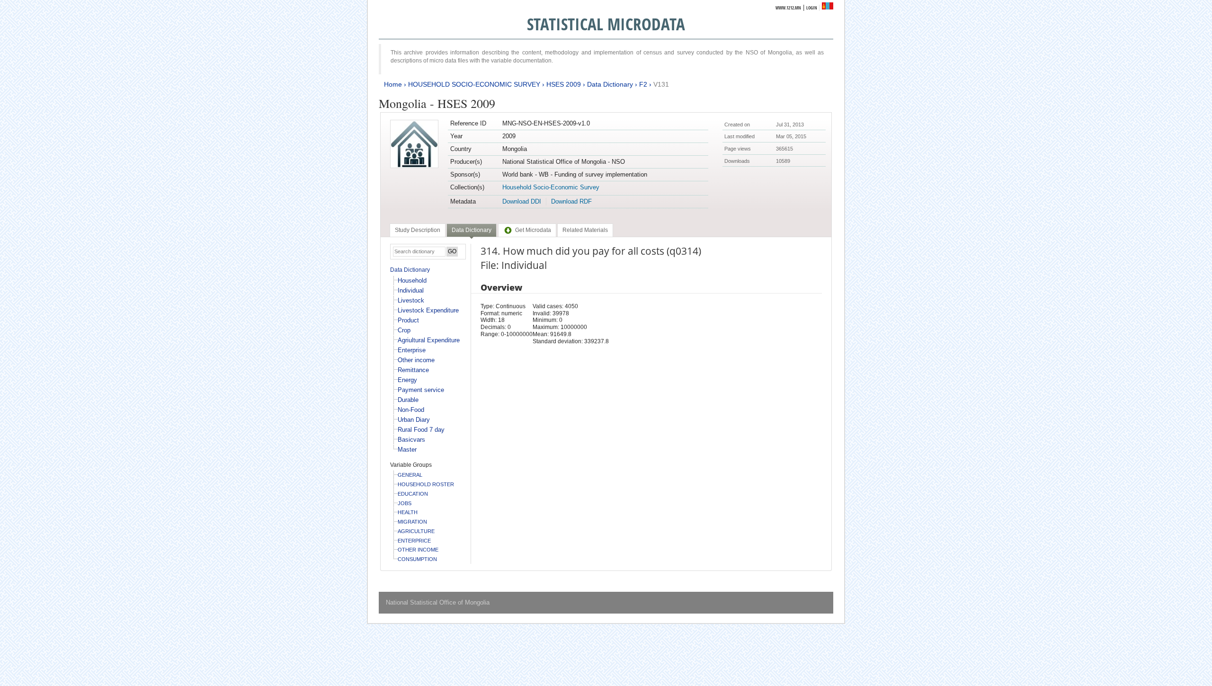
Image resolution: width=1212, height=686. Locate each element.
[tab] (418, 230)
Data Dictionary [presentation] (471, 230)
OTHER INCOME (418, 549)
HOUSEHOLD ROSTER (426, 484)
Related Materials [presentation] (585, 230)
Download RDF (571, 201)
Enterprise (412, 350)
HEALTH (408, 512)
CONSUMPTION (417, 559)
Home (393, 84)
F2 (643, 84)
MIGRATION (412, 522)
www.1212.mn (788, 8)
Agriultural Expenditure (429, 340)
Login (811, 8)
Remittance (413, 370)
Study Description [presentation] (417, 230)
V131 (661, 84)
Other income (416, 360)
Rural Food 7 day (421, 429)
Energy (407, 379)
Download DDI (521, 201)
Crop (404, 330)
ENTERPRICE (414, 540)
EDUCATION (413, 494)
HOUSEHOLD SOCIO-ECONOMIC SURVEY (474, 84)
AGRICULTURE (416, 531)
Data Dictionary (610, 84)
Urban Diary (414, 419)
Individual (411, 290)
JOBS (404, 503)
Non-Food (411, 409)
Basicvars (411, 439)
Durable (408, 399)
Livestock (411, 300)
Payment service (421, 389)
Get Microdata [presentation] (533, 230)
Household (412, 280)
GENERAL (410, 475)
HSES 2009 (563, 84)
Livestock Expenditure (428, 310)
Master (407, 449)
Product (408, 320)
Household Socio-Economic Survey (550, 187)
